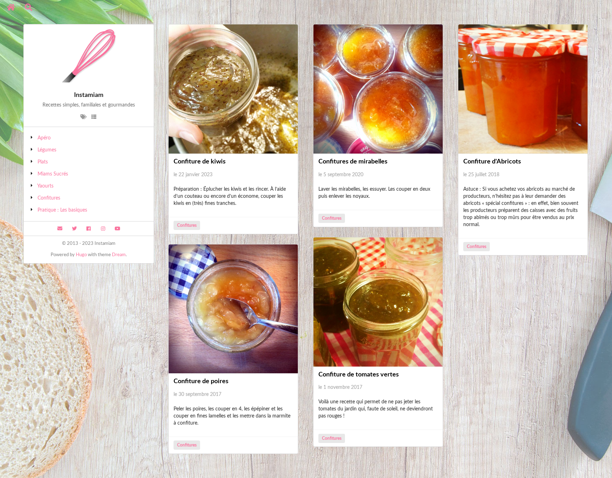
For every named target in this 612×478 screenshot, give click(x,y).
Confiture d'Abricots (492, 162)
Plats (43, 162)
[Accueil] (11, 7)
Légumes (47, 150)
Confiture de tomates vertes (358, 375)
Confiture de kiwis (200, 162)
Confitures (49, 198)
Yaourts (45, 186)
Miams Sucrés (53, 174)
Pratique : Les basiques (62, 210)
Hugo (81, 255)
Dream (119, 255)
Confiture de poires (201, 381)
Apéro (44, 138)
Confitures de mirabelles (352, 162)
